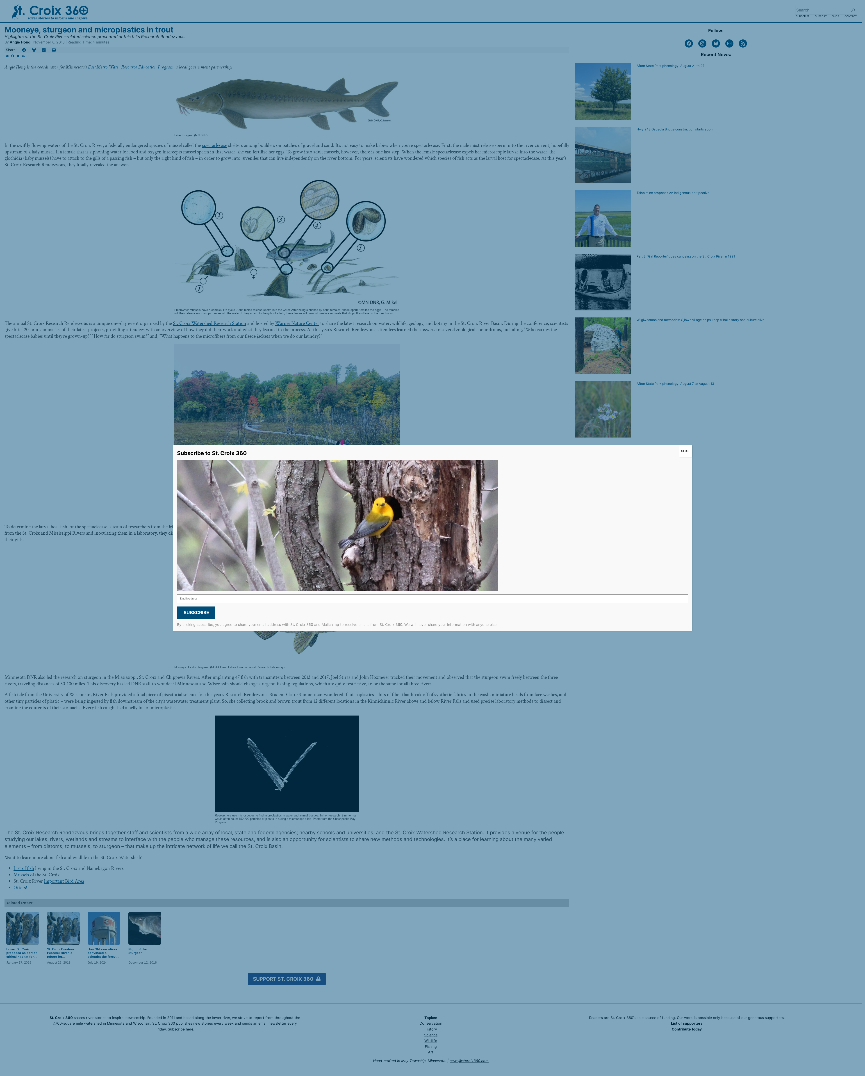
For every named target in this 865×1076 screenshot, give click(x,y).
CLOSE (685, 451)
